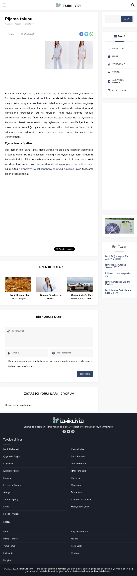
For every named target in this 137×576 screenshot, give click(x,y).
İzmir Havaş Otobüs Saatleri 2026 (115, 266)
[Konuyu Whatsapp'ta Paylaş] (91, 34)
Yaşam (18, 24)
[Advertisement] (33, 64)
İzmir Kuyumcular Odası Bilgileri (19, 297)
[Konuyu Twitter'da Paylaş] (86, 34)
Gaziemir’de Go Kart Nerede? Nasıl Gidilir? (82, 297)
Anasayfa (9, 24)
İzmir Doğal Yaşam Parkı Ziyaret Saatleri (117, 257)
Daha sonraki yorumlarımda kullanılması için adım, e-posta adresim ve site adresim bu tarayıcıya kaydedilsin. (50, 363)
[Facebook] (64, 431)
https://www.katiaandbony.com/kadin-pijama (47, 169)
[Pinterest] (73, 431)
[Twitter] (68, 431)
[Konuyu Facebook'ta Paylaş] (81, 34)
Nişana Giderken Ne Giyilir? (50, 297)
